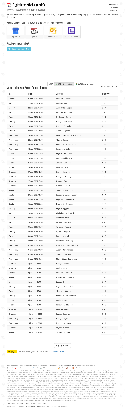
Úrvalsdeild (70, 398)
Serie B (27, 393)
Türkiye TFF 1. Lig (41, 396)
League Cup (83, 384)
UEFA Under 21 (18, 398)
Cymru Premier (11, 378)
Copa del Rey (51, 376)
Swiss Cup (92, 395)
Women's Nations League (31, 400)
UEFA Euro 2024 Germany (88, 396)
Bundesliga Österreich (77, 372)
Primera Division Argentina (19, 389)
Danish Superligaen (44, 378)
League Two (99, 384)
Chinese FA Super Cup (79, 374)
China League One (27, 374)
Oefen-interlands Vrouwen (53, 387)
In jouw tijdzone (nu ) (109, 86)
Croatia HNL (110, 376)
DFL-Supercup (62, 378)
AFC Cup (63, 371)
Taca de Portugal (100, 395)
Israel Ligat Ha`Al (25, 384)
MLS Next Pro (76, 385)
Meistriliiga (64, 385)
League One (91, 384)
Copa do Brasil (60, 376)
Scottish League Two (47, 391)
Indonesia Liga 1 (110, 382)
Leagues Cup (107, 384)
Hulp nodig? (114, 4)
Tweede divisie (51, 396)
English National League (38, 380)
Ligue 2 (58, 385)
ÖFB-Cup (64, 387)
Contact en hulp (11, 406)
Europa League (68, 380)
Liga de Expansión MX (19, 385)
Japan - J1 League (36, 384)
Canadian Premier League (106, 372)
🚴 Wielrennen (44, 368)
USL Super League (102, 398)
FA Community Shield (80, 380)
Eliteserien (27, 380)
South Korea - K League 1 (85, 393)
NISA (102, 385)
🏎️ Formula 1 (18, 368)
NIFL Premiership (95, 385)
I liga (90, 382)
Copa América (23, 376)
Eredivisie (48, 380)
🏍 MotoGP (27, 368)
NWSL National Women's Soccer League (23, 387)
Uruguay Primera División (59, 398)
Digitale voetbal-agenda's (29, 4)
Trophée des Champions (20, 396)
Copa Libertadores (70, 376)
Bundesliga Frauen (64, 372)
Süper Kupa (108, 393)
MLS (70, 385)
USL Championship (80, 398)
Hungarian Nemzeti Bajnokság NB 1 (78, 382)
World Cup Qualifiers (70, 400)
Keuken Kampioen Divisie (72, 384)
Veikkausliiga (112, 398)
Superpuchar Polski (69, 395)
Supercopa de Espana (36, 395)
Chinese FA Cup (67, 374)
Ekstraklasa (20, 380)
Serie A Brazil (10, 393)
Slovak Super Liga (43, 393)
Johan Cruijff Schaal (47, 384)
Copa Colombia (42, 376)
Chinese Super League (92, 374)
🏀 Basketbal (76, 368)
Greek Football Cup (61, 382)
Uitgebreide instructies (19, 49)
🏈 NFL (68, 368)
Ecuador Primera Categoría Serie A (88, 378)
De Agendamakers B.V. (46, 406)
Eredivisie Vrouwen (57, 380)
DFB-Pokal (54, 378)
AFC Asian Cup (41, 371)
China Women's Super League (53, 374)
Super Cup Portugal (98, 393)
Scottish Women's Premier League (78, 391)
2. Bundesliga (32, 371)
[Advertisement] (62, 67)
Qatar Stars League (73, 389)
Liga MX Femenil (36, 385)
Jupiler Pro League (59, 384)
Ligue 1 (53, 385)
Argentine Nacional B (86, 371)
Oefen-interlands (40, 387)
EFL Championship (104, 378)
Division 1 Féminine (72, 378)
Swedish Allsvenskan (82, 395)
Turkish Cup (31, 396)
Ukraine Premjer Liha (45, 398)
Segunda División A (94, 391)
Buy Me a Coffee (58, 352)
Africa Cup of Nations (65, 84)
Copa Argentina (32, 376)
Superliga (60, 395)
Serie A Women (19, 393)
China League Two (38, 374)
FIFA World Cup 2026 (49, 382)
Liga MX (28, 385)
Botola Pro (48, 372)
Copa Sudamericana (82, 376)
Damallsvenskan (33, 378)
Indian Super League (98, 382)
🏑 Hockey (61, 368)
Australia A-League (12, 372)
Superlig (54, 395)
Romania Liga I (84, 389)
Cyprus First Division (22, 378)
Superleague (47, 395)
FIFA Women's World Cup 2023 (33, 382)
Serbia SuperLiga (106, 391)
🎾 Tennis (35, 368)
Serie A (114, 391)
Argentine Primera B (98, 371)
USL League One (91, 398)
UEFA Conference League (73, 396)
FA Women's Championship (94, 380)
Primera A (105, 387)
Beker (20, 372)
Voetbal (114, 7)
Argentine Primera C (110, 371)
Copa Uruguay (94, 376)
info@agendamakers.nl (60, 406)
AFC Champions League (53, 371)
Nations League (85, 385)
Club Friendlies (104, 374)
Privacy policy (21, 406)
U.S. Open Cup (61, 396)
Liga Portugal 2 (46, 385)
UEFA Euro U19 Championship (105, 396)
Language (114, 10)
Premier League (88, 387)
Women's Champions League (15, 400)
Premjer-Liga (98, 387)
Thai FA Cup (110, 395)
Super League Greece (23, 395)
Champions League (15, 374)
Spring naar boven (63, 345)
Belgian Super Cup (38, 372)
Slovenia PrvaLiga (54, 393)
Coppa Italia (102, 376)
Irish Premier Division (13, 384)
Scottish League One (34, 391)
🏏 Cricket (53, 368)
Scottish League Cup (22, 391)
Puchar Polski (63, 389)
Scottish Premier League (61, 391)
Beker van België (27, 372)
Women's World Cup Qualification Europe (51, 400)
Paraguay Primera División (76, 387)
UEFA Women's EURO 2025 (30, 398)
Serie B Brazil (33, 393)
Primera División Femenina (50, 389)
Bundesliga (55, 372)
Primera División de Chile (35, 389)
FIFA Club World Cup (18, 382)
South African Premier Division (68, 393)
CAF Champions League (86, 84)
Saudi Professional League (96, 389)
